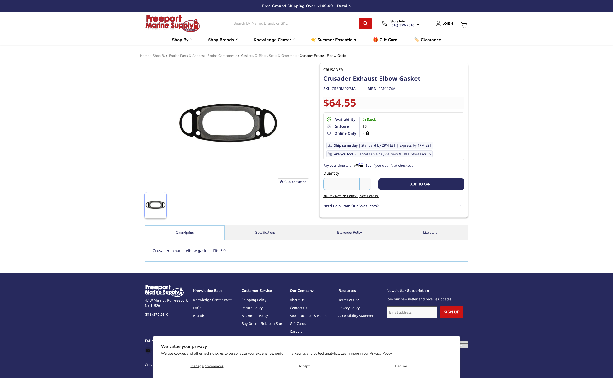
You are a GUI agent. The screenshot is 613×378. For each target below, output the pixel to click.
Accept (304, 366)
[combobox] (295, 23)
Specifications (265, 232)
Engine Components (222, 56)
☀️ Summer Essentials (333, 40)
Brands (199, 315)
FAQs (197, 307)
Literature (430, 232)
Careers (296, 331)
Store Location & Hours (308, 315)
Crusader (333, 69)
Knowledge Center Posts (212, 300)
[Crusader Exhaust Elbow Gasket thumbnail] (155, 205)
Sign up (452, 312)
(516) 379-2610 (402, 25)
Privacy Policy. (381, 353)
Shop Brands (221, 40)
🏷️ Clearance (427, 40)
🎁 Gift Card (385, 40)
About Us (297, 300)
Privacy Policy (349, 307)
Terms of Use (348, 300)
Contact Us (298, 307)
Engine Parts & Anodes (186, 56)
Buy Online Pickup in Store (263, 323)
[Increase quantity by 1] (365, 184)
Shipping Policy (254, 300)
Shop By (180, 40)
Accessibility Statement (356, 315)
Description (185, 232)
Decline (401, 366)
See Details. (351, 196)
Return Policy (252, 307)
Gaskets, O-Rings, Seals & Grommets (269, 56)
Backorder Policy (349, 232)
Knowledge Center (272, 40)
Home (144, 56)
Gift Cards (298, 323)
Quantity (331, 173)
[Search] (365, 23)
